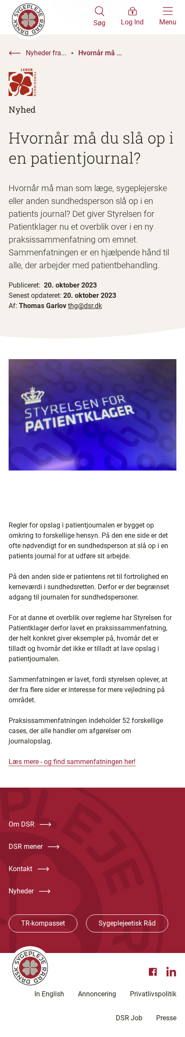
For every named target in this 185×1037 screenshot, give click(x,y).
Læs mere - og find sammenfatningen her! (72, 762)
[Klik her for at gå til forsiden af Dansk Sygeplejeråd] (51, 17)
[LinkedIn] (171, 972)
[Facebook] (154, 972)
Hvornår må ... (100, 53)
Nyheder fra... (46, 53)
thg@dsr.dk (85, 306)
